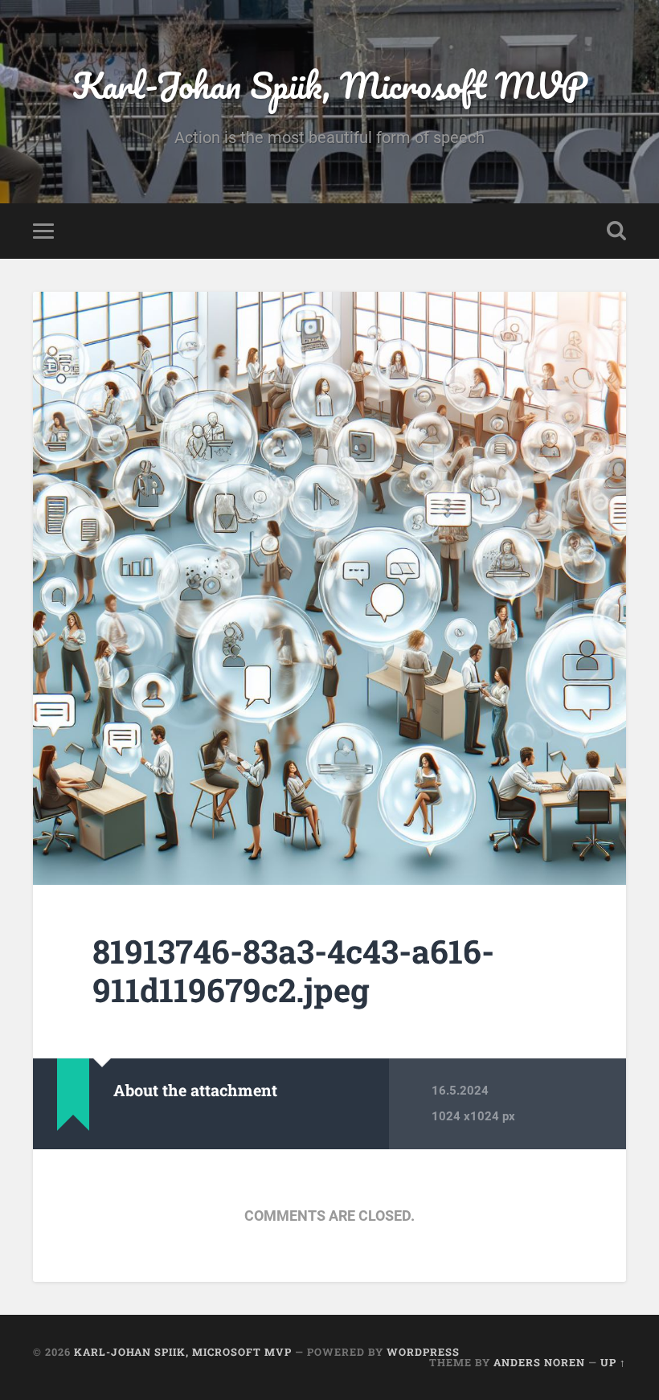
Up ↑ (613, 1362)
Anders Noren (539, 1362)
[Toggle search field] (616, 230)
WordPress (423, 1351)
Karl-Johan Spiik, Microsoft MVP (329, 84)
